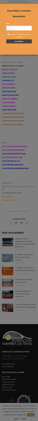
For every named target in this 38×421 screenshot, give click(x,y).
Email (8, 24)
